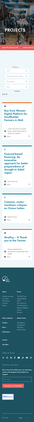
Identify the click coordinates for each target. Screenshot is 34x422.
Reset (3, 94)
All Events (19, 312)
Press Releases (21, 323)
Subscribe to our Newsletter (13, 386)
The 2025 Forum (22, 296)
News (4, 327)
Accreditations (21, 325)
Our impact (5, 298)
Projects (4, 323)
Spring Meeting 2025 (21, 300)
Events (19, 292)
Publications (6, 332)
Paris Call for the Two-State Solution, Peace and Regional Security (22, 306)
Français (27, 418)
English (21, 418)
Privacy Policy (5, 418)
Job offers (5, 344)
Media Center (21, 318)
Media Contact (21, 329)
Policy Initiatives (7, 318)
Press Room (20, 327)
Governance (5, 301)
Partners (4, 305)
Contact (4, 340)
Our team (5, 303)
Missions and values (7, 296)
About (4, 292)
